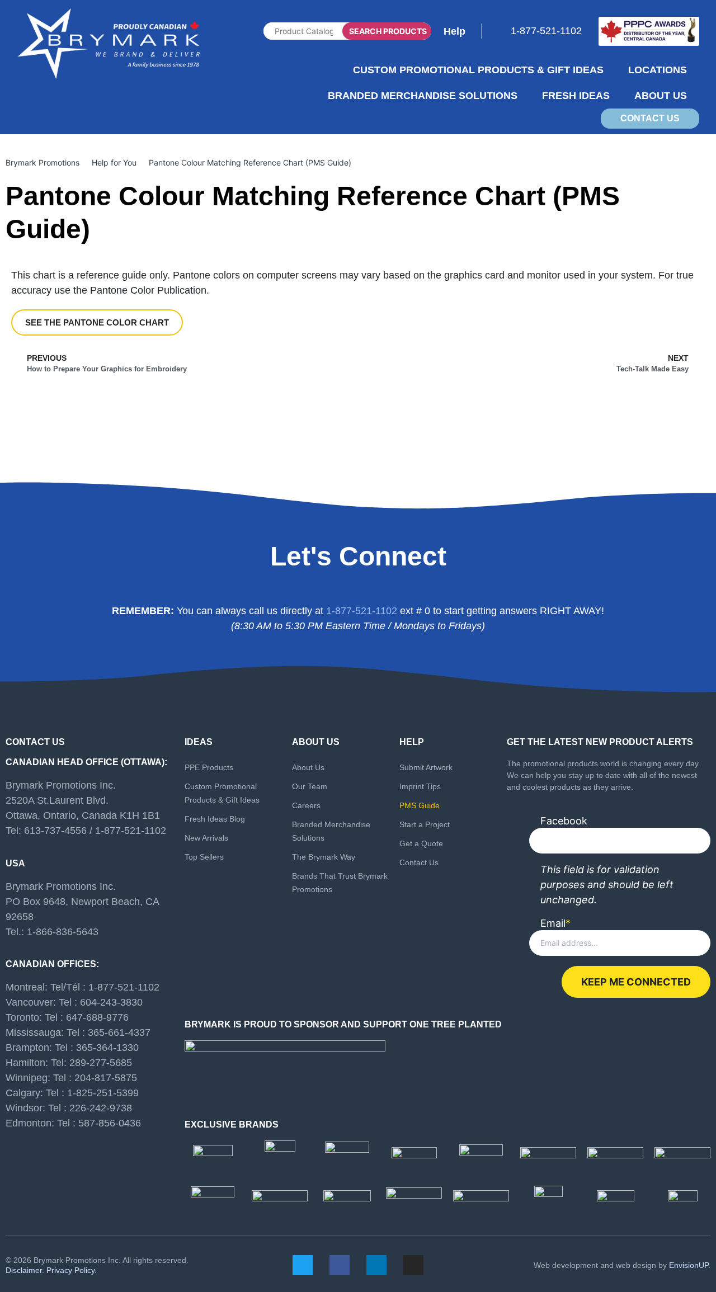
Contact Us (419, 862)
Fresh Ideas (576, 95)
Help (454, 31)
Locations (657, 70)
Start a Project (424, 824)
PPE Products (209, 767)
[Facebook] (339, 1265)
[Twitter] (303, 1265)
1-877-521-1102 (546, 30)
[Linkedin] (376, 1265)
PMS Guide (419, 805)
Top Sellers (204, 856)
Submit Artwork (426, 767)
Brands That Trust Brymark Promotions (340, 882)
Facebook (563, 821)
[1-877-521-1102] (504, 29)
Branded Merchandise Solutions (422, 95)
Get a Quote (421, 843)
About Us (660, 95)
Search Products (388, 31)
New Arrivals (206, 837)
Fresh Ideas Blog (215, 818)
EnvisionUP (688, 1265)
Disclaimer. (25, 1270)
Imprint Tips (420, 786)
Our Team (309, 786)
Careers (306, 805)
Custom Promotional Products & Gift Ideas (478, 70)
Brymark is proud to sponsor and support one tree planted (343, 1024)
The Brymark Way (323, 856)
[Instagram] (413, 1265)
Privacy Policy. (71, 1270)
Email (555, 923)
